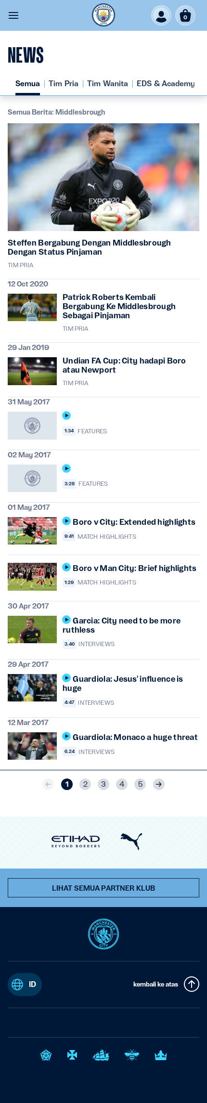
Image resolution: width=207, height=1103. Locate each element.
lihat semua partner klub (103, 888)
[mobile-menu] (13, 15)
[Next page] (159, 784)
